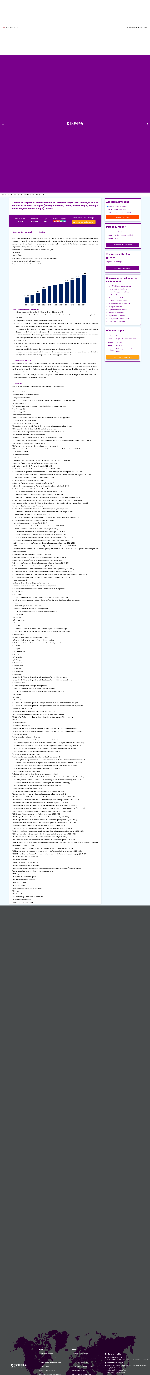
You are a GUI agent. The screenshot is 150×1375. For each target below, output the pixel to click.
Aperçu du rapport (22, 232)
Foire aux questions (81, 1354)
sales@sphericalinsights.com (137, 27)
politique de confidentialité (84, 1366)
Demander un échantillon (84, 222)
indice (42, 232)
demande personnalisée (122, 268)
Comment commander (83, 1358)
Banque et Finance (48, 1370)
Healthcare (15, 194)
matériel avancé (47, 1354)
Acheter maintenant (123, 217)
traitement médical (48, 1358)
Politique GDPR (79, 1370)
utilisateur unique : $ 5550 (117, 207)
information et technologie (51, 1362)
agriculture (45, 1366)
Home (4, 194)
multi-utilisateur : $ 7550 (117, 210)
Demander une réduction (123, 245)
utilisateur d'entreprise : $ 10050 (119, 213)
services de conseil (81, 1362)
